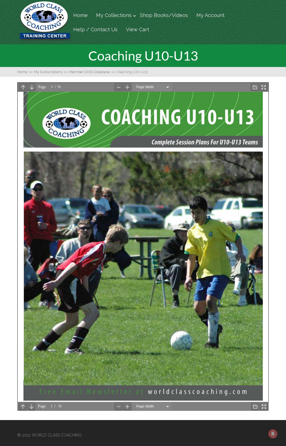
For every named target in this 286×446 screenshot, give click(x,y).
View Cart (137, 29)
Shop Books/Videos (164, 15)
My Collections (114, 15)
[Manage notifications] (272, 433)
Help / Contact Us (95, 29)
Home (80, 15)
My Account (210, 15)
